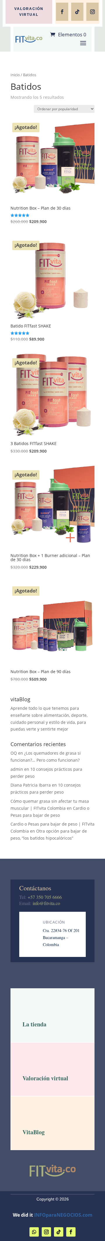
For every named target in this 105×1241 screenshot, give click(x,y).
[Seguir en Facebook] (62, 12)
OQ (13, 753)
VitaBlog (33, 1132)
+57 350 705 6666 (45, 897)
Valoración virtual (28, 12)
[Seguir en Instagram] (92, 12)
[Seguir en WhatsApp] (34, 1232)
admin (16, 769)
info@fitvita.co (46, 903)
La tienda (34, 1024)
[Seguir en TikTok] (77, 12)
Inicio (15, 74)
